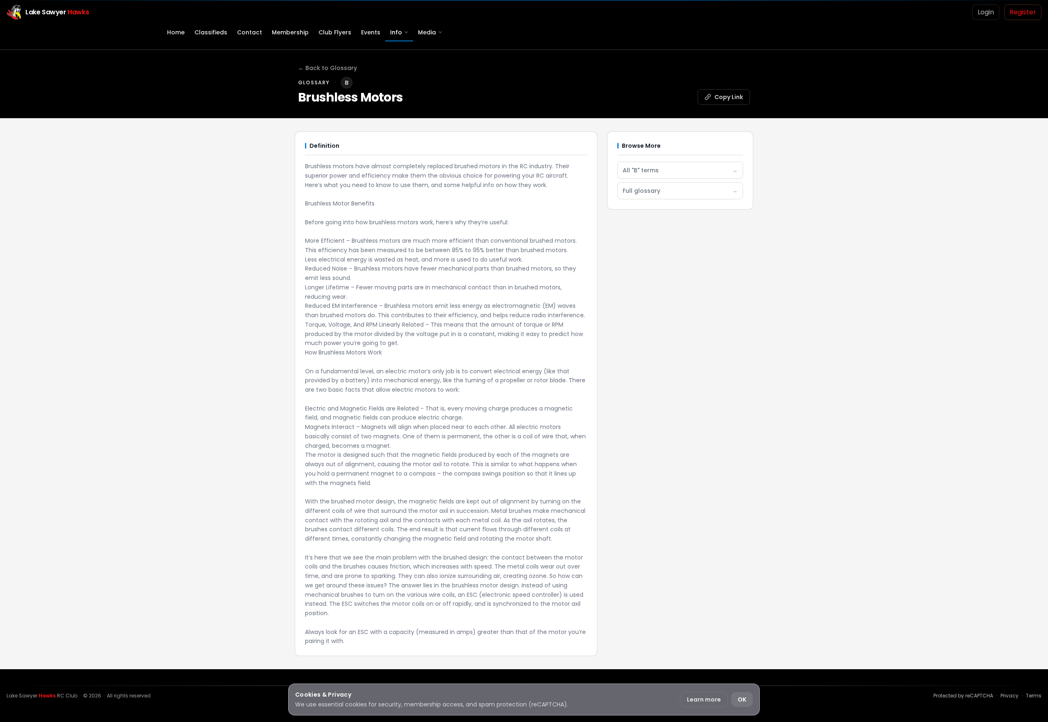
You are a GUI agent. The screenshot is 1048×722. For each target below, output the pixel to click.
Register (1023, 12)
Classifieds (210, 32)
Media (427, 32)
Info (396, 32)
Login (986, 12)
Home (176, 32)
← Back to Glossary (327, 68)
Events (370, 32)
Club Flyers (334, 32)
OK (742, 699)
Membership (290, 32)
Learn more (704, 699)
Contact (249, 32)
